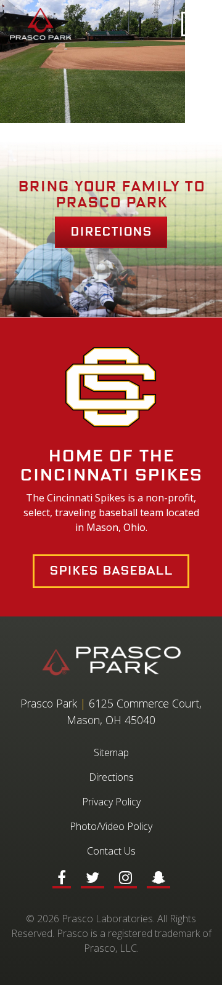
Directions (111, 232)
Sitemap (111, 752)
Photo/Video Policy (111, 826)
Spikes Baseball (111, 571)
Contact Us (111, 851)
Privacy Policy (111, 801)
